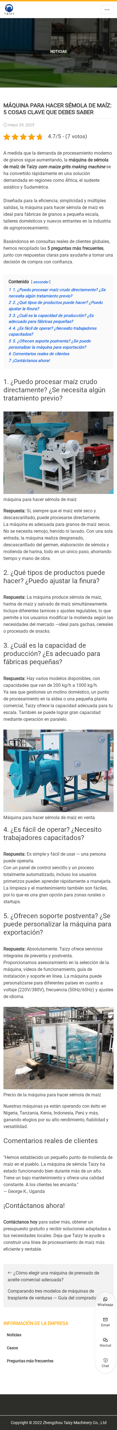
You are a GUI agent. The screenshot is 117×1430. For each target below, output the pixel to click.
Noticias (14, 1335)
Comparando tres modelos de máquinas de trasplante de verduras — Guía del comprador (53, 1294)
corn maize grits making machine (71, 166)
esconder (40, 282)
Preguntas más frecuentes (30, 1361)
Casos (12, 1348)
